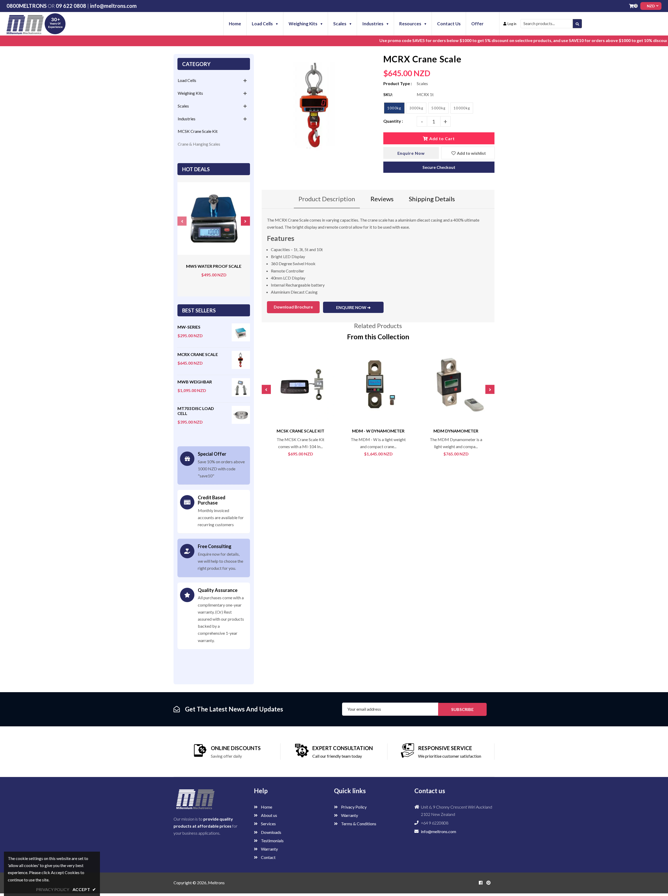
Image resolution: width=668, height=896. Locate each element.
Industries (186, 118)
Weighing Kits (190, 93)
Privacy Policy (353, 806)
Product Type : (397, 83)
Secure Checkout (438, 167)
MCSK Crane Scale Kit (198, 131)
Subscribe (462, 709)
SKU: (388, 94)
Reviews (382, 199)
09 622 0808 (71, 6)
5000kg (438, 108)
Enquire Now (411, 153)
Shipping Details (432, 199)
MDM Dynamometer (455, 430)
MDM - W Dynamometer (378, 430)
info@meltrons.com (113, 6)
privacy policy (52, 889)
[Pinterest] (488, 882)
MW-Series (188, 326)
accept (84, 889)
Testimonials (272, 840)
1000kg (394, 108)
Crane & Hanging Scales (199, 143)
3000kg (416, 108)
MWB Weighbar (194, 381)
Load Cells (187, 80)
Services (268, 823)
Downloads (270, 832)
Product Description (327, 199)
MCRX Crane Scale (197, 354)
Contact (268, 857)
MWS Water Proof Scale (213, 266)
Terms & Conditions (358, 823)
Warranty (269, 848)
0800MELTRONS (27, 6)
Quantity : (393, 120)
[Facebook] (480, 882)
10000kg (462, 108)
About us (268, 815)
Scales (183, 105)
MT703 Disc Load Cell (195, 411)
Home (266, 806)
